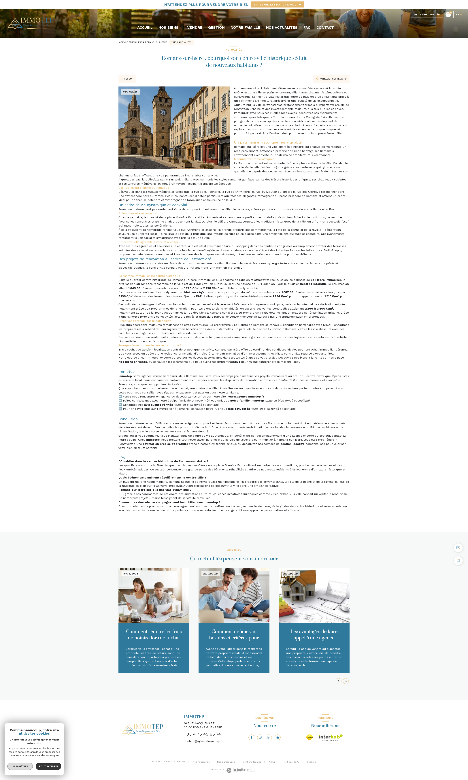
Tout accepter (48, 766)
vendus (234, 361)
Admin (272, 762)
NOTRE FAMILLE (245, 27)
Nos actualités (239, 408)
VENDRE (194, 27)
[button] (346, 681)
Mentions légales (251, 762)
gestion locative (292, 444)
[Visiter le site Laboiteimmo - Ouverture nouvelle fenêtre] (241, 770)
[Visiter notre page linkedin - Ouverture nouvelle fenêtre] (269, 737)
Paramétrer (20, 766)
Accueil (144, 27)
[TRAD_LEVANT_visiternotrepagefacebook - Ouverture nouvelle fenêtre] (251, 737)
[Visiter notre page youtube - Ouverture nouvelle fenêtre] (278, 737)
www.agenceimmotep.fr (246, 396)
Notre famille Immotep (247, 400)
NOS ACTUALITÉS (281, 27)
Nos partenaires (226, 762)
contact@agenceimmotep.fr (203, 741)
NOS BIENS (168, 27)
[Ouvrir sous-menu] (180, 27)
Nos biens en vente (132, 361)
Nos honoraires (201, 762)
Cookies (311, 762)
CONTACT (325, 27)
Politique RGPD (291, 762)
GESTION (216, 27)
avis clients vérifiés (158, 404)
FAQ (307, 27)
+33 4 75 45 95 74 (202, 734)
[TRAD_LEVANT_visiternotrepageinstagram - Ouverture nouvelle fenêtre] (260, 737)
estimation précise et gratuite (165, 444)
